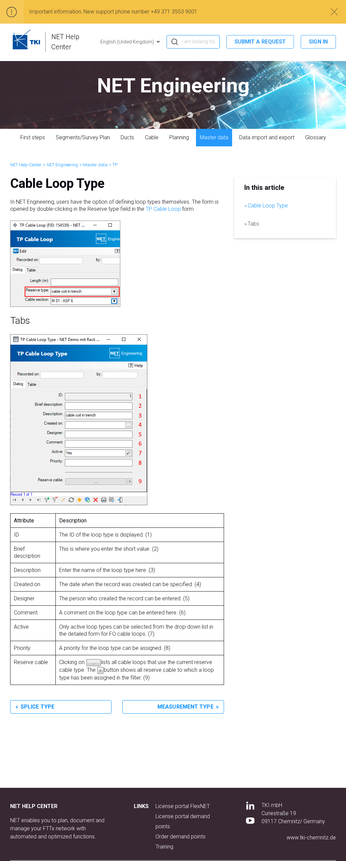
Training (164, 846)
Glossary (315, 137)
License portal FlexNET (182, 806)
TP (115, 164)
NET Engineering (62, 164)
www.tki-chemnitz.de (311, 837)
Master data (214, 137)
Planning (179, 137)
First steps (32, 137)
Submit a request (260, 41)
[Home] (26, 39)
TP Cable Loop (163, 209)
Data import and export (266, 137)
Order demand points (180, 836)
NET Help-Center (26, 164)
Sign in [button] (318, 41)
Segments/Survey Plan (83, 137)
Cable (151, 137)
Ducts (127, 137)
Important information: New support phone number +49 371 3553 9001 (113, 11)
